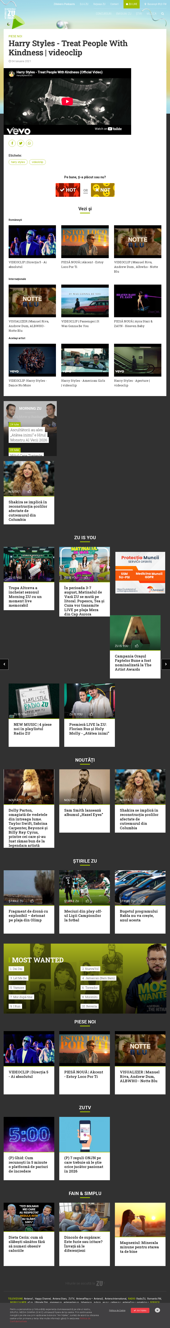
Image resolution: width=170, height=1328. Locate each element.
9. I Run (15, 1006)
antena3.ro (128, 1302)
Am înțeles (141, 1310)
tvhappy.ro (86, 1302)
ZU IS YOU (85, 537)
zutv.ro (97, 1302)
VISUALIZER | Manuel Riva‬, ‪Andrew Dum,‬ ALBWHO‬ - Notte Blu (29, 326)
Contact (114, 4)
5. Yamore (17, 988)
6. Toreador (90, 988)
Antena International (115, 1298)
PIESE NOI (15, 36)
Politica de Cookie (117, 1310)
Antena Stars (60, 1298)
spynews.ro (56, 1302)
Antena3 (98, 1298)
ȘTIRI (139, 13)
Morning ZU (30, 408)
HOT (70, 190)
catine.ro (115, 1302)
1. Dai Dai (16, 969)
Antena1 (28, 1298)
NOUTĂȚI (85, 760)
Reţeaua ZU (99, 4)
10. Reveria (89, 1006)
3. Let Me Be (18, 978)
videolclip (37, 162)
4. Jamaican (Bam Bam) (98, 978)
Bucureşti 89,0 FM (156, 4)
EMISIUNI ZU (123, 13)
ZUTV (71, 1298)
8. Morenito (90, 997)
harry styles (18, 162)
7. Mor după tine (21, 997)
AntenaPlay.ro (83, 1298)
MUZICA (152, 13)
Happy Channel (43, 1298)
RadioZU (140, 1298)
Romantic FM (154, 1298)
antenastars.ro (71, 1302)
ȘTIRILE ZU (85, 861)
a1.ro (30, 1302)
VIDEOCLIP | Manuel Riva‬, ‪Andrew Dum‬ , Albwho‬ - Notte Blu (136, 266)
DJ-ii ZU (84, 4)
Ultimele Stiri (41, 1302)
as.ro (105, 1302)
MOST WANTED (38, 959)
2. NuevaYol (90, 969)
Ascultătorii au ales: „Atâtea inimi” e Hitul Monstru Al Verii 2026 (28, 435)
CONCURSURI (104, 13)
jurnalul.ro (142, 1302)
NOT (104, 190)
